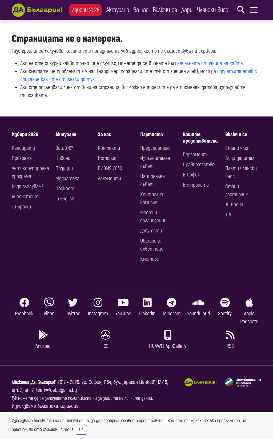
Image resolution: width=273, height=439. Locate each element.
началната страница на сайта (210, 63)
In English (64, 198)
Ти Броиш (21, 206)
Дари (187, 10)
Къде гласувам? (27, 186)
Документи (109, 178)
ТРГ (228, 214)
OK (81, 429)
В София (191, 174)
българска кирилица (58, 406)
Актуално (117, 10)
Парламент (195, 154)
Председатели (155, 148)
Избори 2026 (85, 10)
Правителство (199, 164)
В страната (196, 185)
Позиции (64, 168)
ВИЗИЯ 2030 (110, 168)
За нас (140, 10)
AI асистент (25, 196)
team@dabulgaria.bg (56, 390)
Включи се (165, 10)
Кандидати (23, 148)
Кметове (149, 259)
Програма (22, 158)
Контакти (109, 148)
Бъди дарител (239, 158)
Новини (62, 158)
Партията (151, 134)
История (107, 158)
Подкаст (64, 188)
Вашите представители (200, 137)
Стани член (237, 148)
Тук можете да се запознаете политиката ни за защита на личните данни (82, 398)
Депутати (151, 230)
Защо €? (64, 148)
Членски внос (212, 10)
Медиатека (67, 178)
